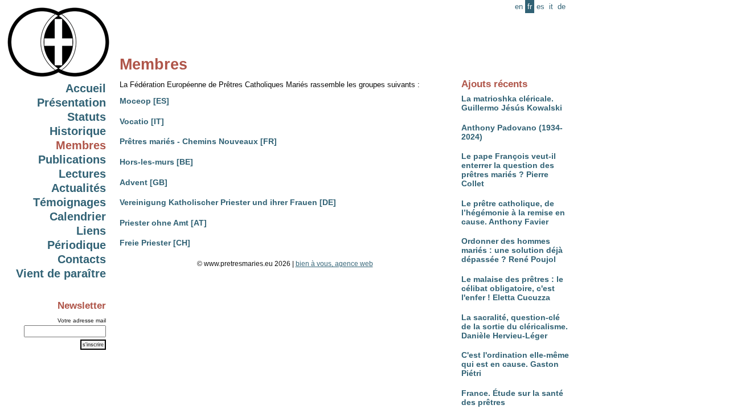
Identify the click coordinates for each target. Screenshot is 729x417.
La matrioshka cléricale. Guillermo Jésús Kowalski (511, 103)
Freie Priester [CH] (155, 242)
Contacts (82, 259)
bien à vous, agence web (334, 264)
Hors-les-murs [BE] (156, 161)
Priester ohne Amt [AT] (163, 222)
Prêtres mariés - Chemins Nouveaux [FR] (198, 141)
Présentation (71, 102)
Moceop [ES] (144, 100)
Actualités (78, 188)
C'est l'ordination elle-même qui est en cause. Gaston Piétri (515, 364)
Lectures (82, 173)
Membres (81, 145)
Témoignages (69, 202)
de (562, 6)
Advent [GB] (143, 182)
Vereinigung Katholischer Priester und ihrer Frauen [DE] (228, 202)
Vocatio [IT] (142, 121)
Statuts (86, 117)
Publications (72, 159)
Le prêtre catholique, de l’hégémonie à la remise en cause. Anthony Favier (513, 212)
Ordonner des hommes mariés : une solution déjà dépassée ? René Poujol (512, 250)
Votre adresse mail (82, 320)
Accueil (85, 88)
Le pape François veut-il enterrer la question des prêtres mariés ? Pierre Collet (508, 170)
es (540, 6)
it (551, 6)
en (519, 6)
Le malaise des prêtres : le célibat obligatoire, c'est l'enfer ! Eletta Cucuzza (512, 288)
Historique (78, 131)
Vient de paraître (61, 273)
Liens (91, 230)
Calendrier (78, 216)
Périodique (76, 245)
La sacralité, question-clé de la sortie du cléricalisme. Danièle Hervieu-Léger (514, 326)
